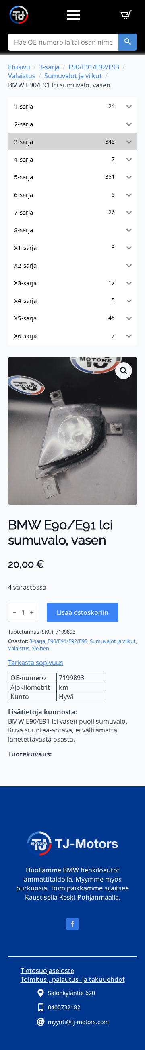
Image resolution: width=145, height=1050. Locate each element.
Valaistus (21, 75)
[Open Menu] (73, 14)
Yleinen (40, 648)
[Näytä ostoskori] (124, 15)
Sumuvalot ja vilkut (73, 75)
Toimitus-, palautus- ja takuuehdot (73, 979)
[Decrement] (14, 612)
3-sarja (49, 67)
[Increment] (31, 612)
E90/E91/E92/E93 (93, 67)
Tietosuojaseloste (47, 970)
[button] (127, 42)
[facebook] (72, 924)
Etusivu (19, 67)
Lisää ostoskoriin (82, 612)
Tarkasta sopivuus (35, 662)
